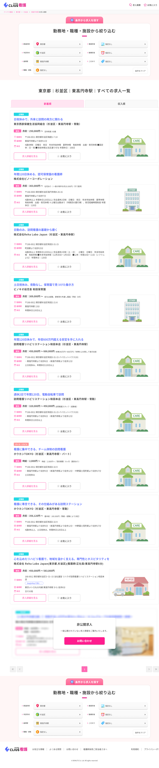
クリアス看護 (8, 12)
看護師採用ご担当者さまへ (95, 749)
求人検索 (137, 4)
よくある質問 (55, 749)
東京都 (18, 12)
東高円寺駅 (35, 12)
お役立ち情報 (38, 749)
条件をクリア (140, 71)
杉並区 (26, 12)
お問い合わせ (84, 641)
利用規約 (135, 749)
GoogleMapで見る (33, 583)
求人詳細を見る (30, 156)
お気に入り (152, 4)
